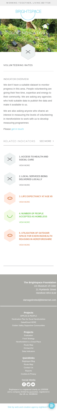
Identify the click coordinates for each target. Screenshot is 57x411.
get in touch (17, 129)
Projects (28, 312)
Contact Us (28, 367)
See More (45, 141)
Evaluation (28, 335)
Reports (28, 371)
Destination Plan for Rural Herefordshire (28, 319)
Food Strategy (28, 338)
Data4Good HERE (28, 322)
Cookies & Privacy (28, 374)
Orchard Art (28, 348)
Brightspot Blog (28, 361)
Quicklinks (29, 358)
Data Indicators (28, 351)
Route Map (28, 345)
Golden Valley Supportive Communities (28, 325)
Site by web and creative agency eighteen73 (28, 407)
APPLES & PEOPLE (28, 316)
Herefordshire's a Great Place (28, 342)
